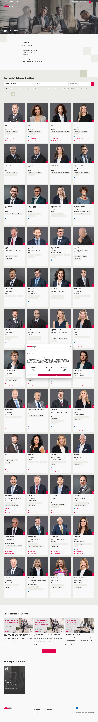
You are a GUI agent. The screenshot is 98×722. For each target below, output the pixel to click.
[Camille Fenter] (83, 123)
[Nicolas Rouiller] (37, 287)
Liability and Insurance (85, 172)
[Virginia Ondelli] (83, 535)
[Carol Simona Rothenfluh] (83, 577)
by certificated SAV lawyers (11, 83)
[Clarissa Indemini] (60, 123)
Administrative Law (78, 295)
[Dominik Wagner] (37, 535)
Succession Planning (85, 503)
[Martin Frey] (14, 453)
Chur (28, 88)
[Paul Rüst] (14, 246)
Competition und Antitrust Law (11, 174)
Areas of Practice (72, 6)
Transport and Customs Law (11, 688)
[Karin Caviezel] (60, 287)
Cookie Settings (91, 712)
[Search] (92, 84)
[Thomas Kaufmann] (83, 164)
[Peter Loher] (37, 246)
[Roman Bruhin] (14, 577)
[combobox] (20, 84)
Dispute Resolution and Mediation (58, 585)
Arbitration (77, 133)
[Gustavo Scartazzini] (14, 535)
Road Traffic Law (64, 544)
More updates (49, 651)
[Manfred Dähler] (60, 535)
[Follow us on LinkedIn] (77, 708)
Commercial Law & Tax (25, 28)
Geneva (44, 88)
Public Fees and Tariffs (60, 504)
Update (5, 1)
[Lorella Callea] (37, 453)
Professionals (81, 6)
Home (5, 28)
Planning (53, 464)
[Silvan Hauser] (14, 123)
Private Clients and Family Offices (12, 505)
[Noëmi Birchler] (60, 453)
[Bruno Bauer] (37, 164)
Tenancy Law (84, 585)
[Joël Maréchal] (14, 328)
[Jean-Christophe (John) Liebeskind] (37, 410)
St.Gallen (81, 88)
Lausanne (51, 88)
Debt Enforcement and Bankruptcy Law (59, 216)
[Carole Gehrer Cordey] (60, 328)
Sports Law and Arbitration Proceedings (36, 589)
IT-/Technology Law (9, 460)
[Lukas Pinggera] (14, 205)
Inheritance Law (31, 174)
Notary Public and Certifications (57, 298)
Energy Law (7, 295)
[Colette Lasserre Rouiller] (83, 205)
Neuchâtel (66, 88)
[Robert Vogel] (14, 164)
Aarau (14, 88)
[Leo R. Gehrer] (83, 246)
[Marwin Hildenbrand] (60, 246)
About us (92, 6)
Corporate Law (14, 131)
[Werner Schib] (37, 328)
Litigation (76, 174)
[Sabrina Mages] (83, 328)
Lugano (58, 88)
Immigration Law (86, 295)
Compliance (7, 686)
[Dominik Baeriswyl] (14, 410)
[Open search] (90, 2)
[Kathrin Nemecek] (83, 368)
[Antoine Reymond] (83, 287)
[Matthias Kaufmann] (14, 287)
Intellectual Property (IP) (33, 298)
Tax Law (89, 213)
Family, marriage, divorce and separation (13, 378)
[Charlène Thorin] (60, 577)
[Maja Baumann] (83, 410)
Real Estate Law (8, 133)
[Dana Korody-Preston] (60, 205)
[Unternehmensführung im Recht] (79, 632)
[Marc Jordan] (60, 494)
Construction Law (32, 133)
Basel (21, 88)
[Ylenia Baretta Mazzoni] (14, 368)
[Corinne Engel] (37, 123)
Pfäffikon (73, 88)
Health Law (7, 336)
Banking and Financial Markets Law (12, 680)
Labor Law (60, 172)
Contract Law (36, 28)
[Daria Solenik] (37, 577)
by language (40, 83)
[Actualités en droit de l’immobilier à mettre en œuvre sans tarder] (49, 632)
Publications (10, 1)
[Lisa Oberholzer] (60, 164)
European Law (36, 586)
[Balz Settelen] (83, 453)
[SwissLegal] (8, 6)
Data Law (76, 336)
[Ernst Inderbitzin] (37, 494)
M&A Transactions (32, 378)
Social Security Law (9, 545)
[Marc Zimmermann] (37, 205)
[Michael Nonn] (60, 410)
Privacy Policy (84, 712)
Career (16, 1)
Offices (87, 6)
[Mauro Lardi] (83, 494)
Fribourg (36, 88)
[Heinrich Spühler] (14, 494)
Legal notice (78, 712)
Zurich (87, 88)
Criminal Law (67, 131)
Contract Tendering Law (63, 338)
